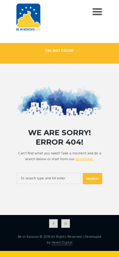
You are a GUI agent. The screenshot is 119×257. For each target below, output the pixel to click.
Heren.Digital (62, 243)
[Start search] (92, 178)
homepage (84, 159)
